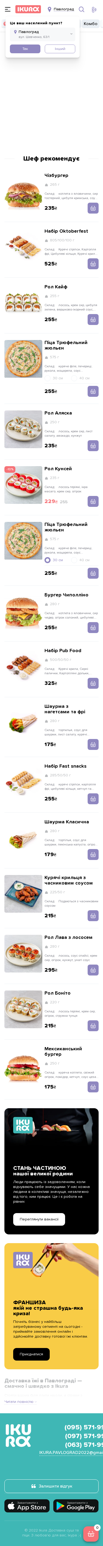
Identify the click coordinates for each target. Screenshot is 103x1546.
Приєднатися (31, 1354)
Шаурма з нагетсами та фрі (64, 709)
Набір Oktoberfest (66, 231)
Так (25, 49)
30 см (58, 378)
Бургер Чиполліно (66, 595)
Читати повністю (19, 1402)
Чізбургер (56, 175)
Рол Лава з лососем (68, 937)
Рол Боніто (57, 993)
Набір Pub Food (62, 650)
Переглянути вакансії (39, 1219)
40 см (84, 378)
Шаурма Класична (66, 822)
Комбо (91, 24)
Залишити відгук (55, 1486)
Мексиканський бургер (63, 1052)
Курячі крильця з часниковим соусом (68, 880)
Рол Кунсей (58, 468)
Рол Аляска (58, 413)
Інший (60, 49)
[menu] (7, 9)
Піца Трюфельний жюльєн (66, 345)
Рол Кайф (55, 287)
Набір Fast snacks (65, 766)
